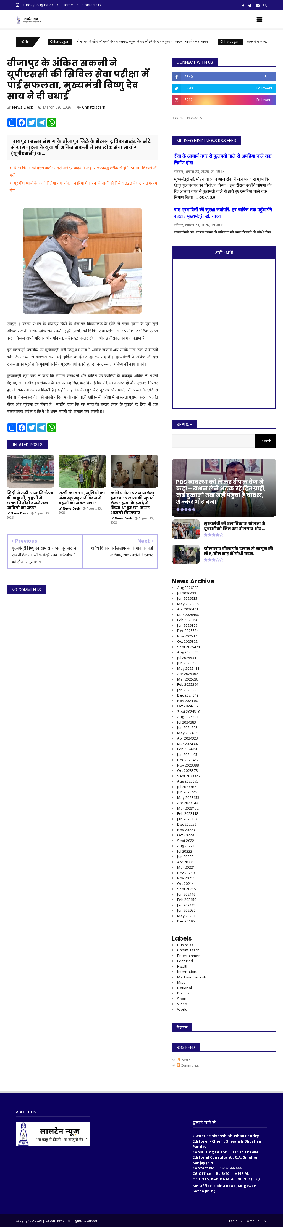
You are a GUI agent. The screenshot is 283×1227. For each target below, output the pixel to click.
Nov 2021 (186, 878)
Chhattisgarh (202, 41)
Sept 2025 (188, 646)
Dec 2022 (186, 824)
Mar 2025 (188, 679)
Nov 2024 (188, 700)
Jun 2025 (187, 662)
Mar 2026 (188, 614)
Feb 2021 (186, 899)
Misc (181, 982)
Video (182, 1003)
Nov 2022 (186, 829)
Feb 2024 (187, 748)
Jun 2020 (186, 910)
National (184, 987)
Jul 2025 (186, 657)
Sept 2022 (186, 840)
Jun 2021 (186, 894)
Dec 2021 (186, 872)
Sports (182, 998)
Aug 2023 (187, 781)
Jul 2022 (184, 851)
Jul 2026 (186, 593)
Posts (185, 1059)
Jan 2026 (187, 625)
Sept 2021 (186, 888)
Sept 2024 (188, 711)
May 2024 (188, 732)
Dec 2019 (186, 921)
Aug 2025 (187, 652)
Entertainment (189, 955)
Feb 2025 (187, 684)
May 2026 (188, 603)
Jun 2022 (185, 856)
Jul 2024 (186, 722)
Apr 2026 (187, 609)
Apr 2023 (187, 802)
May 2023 (188, 797)
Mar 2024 (188, 743)
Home (68, 4)
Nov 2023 (188, 765)
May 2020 (186, 915)
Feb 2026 (187, 619)
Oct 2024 (187, 705)
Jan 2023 (187, 819)
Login (233, 1221)
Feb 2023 (187, 813)
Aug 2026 (187, 587)
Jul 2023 (186, 786)
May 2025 (188, 668)
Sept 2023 (188, 775)
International (188, 971)
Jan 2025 (187, 689)
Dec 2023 (187, 759)
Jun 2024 (187, 727)
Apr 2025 (187, 673)
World (182, 1009)
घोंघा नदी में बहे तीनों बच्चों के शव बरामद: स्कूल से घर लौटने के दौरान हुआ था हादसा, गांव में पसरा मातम (113, 41)
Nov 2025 (188, 636)
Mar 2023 (188, 808)
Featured (185, 960)
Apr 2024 (187, 738)
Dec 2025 (187, 630)
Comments (189, 1065)
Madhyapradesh (191, 977)
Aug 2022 (186, 845)
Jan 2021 (186, 905)
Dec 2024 (187, 695)
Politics (183, 993)
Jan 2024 (187, 754)
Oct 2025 (187, 641)
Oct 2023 (187, 770)
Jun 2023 (187, 791)
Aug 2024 (187, 716)
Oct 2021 (185, 883)
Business (185, 944)
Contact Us (91, 4)
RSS (264, 1221)
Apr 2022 (185, 862)
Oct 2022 (185, 835)
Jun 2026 (187, 598)
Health (182, 966)
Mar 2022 (186, 867)
